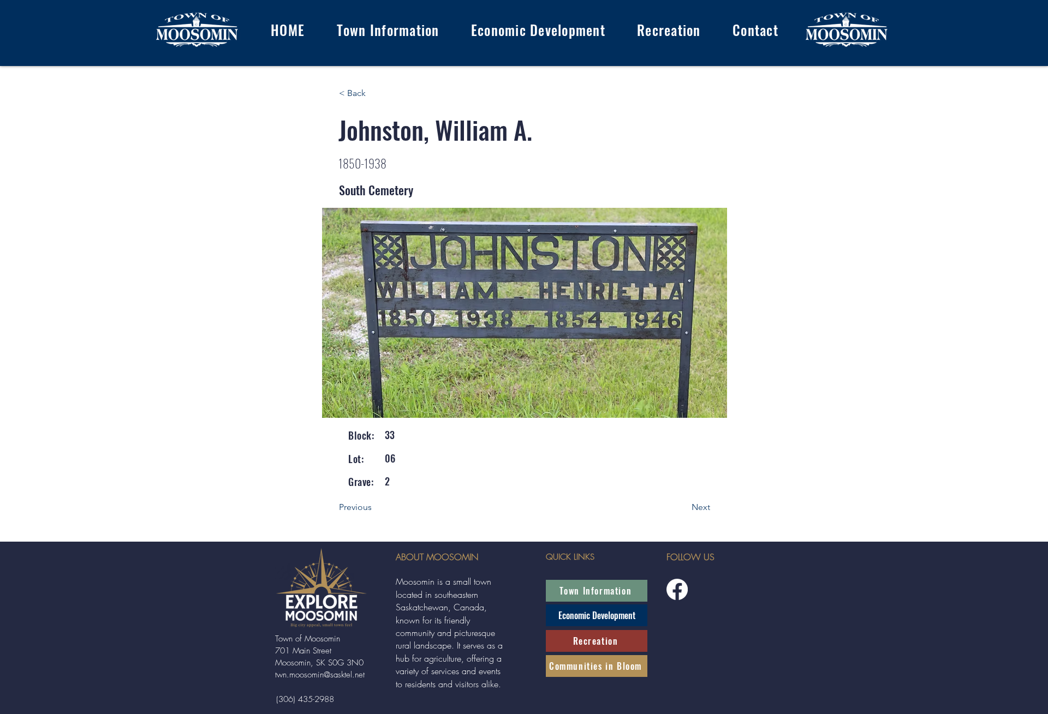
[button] (387, 29)
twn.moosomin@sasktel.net (320, 674)
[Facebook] (677, 589)
